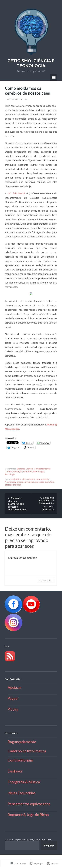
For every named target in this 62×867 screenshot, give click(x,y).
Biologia (21, 468)
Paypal (13, 698)
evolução (17, 471)
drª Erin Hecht (16, 193)
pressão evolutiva (25, 481)
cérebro (31, 479)
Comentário (45, 580)
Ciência (29, 468)
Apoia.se (14, 687)
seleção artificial (13, 484)
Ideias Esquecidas (21, 793)
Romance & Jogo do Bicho (28, 814)
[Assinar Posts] (10, 660)
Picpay (13, 709)
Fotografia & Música (24, 782)
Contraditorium (20, 760)
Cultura (8, 471)
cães (24, 479)
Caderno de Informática (27, 751)
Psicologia (10, 474)
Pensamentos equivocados (29, 804)
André (24, 99)
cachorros (16, 479)
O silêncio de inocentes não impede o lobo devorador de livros (46, 503)
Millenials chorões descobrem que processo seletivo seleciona (17, 503)
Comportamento (42, 468)
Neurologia (38, 471)
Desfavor (15, 771)
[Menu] (53, 77)
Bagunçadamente (22, 741)
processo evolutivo (44, 481)
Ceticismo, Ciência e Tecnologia (31, 63)
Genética (27, 471)
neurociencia (42, 479)
